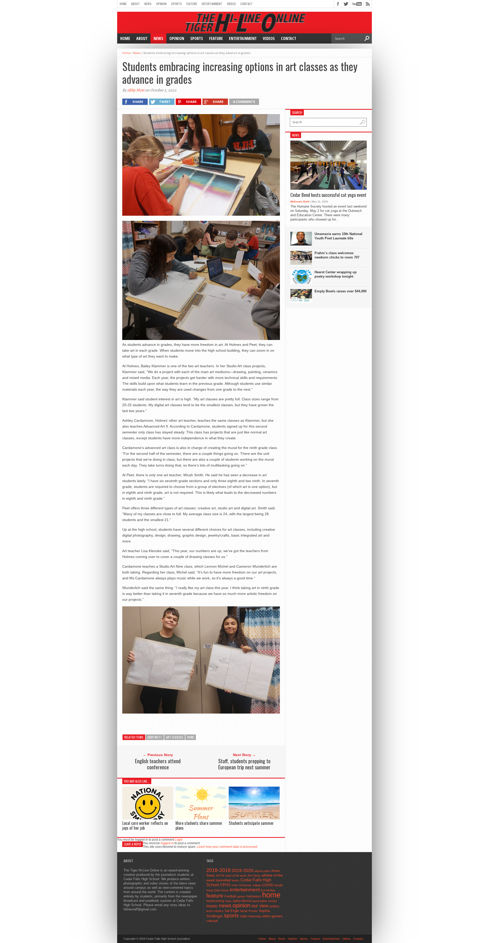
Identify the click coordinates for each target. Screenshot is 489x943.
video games (272, 916)
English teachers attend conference (158, 764)
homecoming (215, 901)
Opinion (161, 4)
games (241, 896)
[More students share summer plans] (200, 818)
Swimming (254, 916)
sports (231, 915)
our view (259, 905)
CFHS (225, 885)
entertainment (245, 889)
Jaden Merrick (242, 901)
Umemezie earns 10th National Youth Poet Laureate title (338, 236)
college (256, 885)
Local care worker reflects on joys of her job (145, 825)
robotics (219, 910)
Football (230, 896)
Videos (231, 4)
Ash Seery (254, 875)
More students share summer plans (198, 825)
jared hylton (260, 901)
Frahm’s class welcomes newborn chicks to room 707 (337, 255)
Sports (176, 4)
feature (214, 895)
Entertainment (212, 4)
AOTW (220, 875)
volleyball (212, 920)
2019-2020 (242, 870)
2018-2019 (218, 870)
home (190, 737)
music (212, 906)
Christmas (245, 885)
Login (179, 839)
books (235, 880)
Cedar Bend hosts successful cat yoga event (328, 195)
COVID (267, 885)
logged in (167, 843)
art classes (174, 737)
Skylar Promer (249, 910)
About (135, 4)
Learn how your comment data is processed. (227, 847)
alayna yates (262, 870)
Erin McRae (268, 890)
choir (235, 885)
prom (209, 910)
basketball (223, 880)
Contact (246, 4)
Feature (191, 4)
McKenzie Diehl (299, 201)
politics (274, 906)
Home (123, 4)
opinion (241, 905)
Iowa (228, 901)
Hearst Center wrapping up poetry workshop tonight (336, 274)
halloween (254, 896)
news (225, 906)
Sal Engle (232, 911)
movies (272, 901)
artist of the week (236, 875)
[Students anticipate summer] (254, 818)
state (243, 916)
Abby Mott (135, 90)
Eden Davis (221, 890)
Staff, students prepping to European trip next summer (244, 764)
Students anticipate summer (251, 823)
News (148, 4)
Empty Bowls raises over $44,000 (340, 291)
